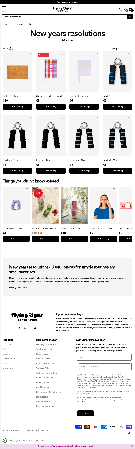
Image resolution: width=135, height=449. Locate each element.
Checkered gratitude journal (49, 96)
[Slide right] (127, 205)
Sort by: (114, 48)
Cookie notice (42, 387)
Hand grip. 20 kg (43, 160)
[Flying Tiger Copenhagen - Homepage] (62, 9)
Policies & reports (44, 378)
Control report (43, 401)
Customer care (43, 358)
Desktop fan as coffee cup (72, 228)
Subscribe (85, 413)
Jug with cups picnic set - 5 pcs (44, 228)
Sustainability (9, 358)
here (90, 446)
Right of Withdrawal (45, 363)
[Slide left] (7, 205)
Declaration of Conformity (48, 392)
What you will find (18, 287)
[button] (4, 9)
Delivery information (46, 344)
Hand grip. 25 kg (10, 160)
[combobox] (104, 366)
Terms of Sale (42, 368)
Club (5, 349)
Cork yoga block (10, 96)
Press (5, 363)
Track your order (44, 349)
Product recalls (43, 397)
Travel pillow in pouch (12, 228)
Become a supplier (45, 406)
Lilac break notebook (79, 96)
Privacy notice (42, 382)
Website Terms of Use (46, 373)
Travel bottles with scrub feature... (101, 228)
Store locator (42, 354)
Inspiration (8, 368)
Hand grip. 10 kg (77, 160)
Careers (6, 354)
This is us (7, 344)
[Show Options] (127, 366)
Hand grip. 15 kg (110, 160)
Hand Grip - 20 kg (111, 96)
